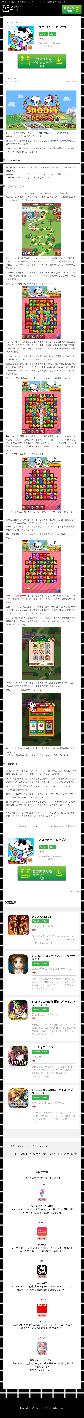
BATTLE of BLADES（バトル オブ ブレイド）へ (42, 1107)
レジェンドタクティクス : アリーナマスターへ (42, 973)
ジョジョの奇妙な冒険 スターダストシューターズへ (42, 1019)
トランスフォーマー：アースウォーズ (29, 1146)
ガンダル (76, 892)
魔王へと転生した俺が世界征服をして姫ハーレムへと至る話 (44, 1154)
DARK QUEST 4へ (42, 930)
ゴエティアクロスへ (42, 1063)
